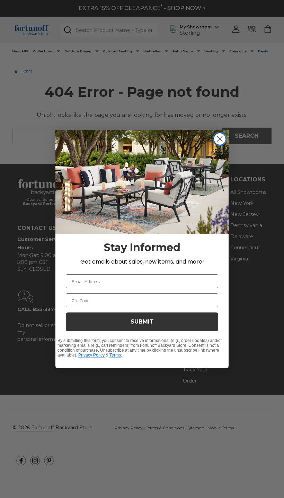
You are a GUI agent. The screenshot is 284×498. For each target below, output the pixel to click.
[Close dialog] (220, 139)
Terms (115, 355)
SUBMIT (142, 321)
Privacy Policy (91, 355)
